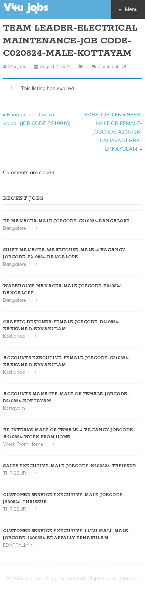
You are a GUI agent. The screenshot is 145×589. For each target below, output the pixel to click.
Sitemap (128, 578)
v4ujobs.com (101, 578)
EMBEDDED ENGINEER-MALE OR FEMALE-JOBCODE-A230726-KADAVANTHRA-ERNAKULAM (113, 131)
